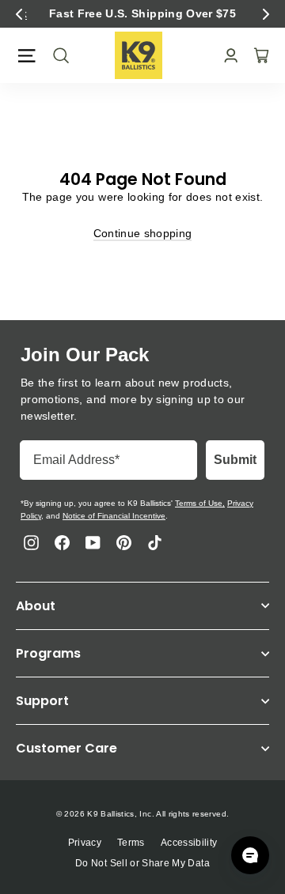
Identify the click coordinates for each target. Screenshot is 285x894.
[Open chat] (250, 855)
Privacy (84, 842)
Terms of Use (198, 503)
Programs (48, 653)
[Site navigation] (26, 55)
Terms (131, 842)
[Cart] (256, 55)
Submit (235, 459)
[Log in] (226, 55)
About (35, 606)
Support (42, 701)
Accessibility (189, 842)
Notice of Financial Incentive (114, 515)
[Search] (56, 55)
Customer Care (66, 748)
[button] (19, 14)
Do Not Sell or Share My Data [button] (142, 863)
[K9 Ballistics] (138, 55)
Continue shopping (142, 233)
